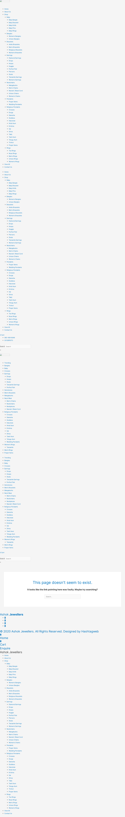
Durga (11, 112)
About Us (7, 12)
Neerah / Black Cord (16, 91)
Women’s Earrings (15, 80)
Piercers (12, 72)
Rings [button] (9, 148)
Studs (11, 74)
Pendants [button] (10, 99)
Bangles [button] (9, 33)
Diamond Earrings (15, 58)
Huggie (11, 66)
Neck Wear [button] (8, 398)
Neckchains (11, 404)
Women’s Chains (14, 96)
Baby (6, 368)
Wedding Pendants (15, 104)
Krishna (11, 126)
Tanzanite (10, 447)
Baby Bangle (13, 20)
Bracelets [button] (10, 42)
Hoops (11, 63)
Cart (3, 644)
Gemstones (8, 390)
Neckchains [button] (11, 82)
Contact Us (8, 167)
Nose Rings (13, 153)
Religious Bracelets (15, 50)
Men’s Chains (13, 88)
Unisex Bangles (14, 39)
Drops (11, 61)
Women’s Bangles (15, 36)
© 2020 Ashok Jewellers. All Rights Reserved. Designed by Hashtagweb (49, 631)
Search (2, 346)
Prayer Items (13, 102)
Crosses (12, 110)
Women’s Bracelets (15, 53)
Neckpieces (11, 406)
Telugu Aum (13, 140)
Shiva (11, 132)
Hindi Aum (12, 123)
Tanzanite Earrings (15, 77)
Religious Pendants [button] (13, 107)
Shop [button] (6, 14)
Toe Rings (12, 151)
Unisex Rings (13, 159)
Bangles (7, 366)
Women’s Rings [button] (9, 444)
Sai (10, 129)
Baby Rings (13, 31)
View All (7, 164)
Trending (7, 363)
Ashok (11, 614)
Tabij (10, 134)
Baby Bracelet (13, 22)
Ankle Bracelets (14, 44)
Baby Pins (12, 28)
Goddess (12, 118)
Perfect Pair (13, 69)
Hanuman (12, 121)
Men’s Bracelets (14, 47)
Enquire (5, 648)
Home (6, 9)
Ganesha (12, 115)
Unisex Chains (14, 93)
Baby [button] (8, 17)
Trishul (11, 142)
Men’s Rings (13, 156)
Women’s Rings (14, 161)
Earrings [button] (9, 55)
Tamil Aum (12, 137)
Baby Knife (12, 25)
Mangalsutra (13, 85)
